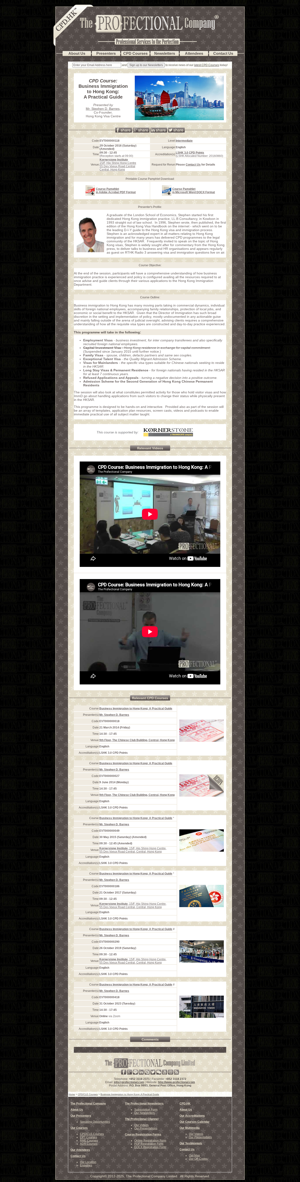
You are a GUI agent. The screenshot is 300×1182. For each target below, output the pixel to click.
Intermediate (184, 140)
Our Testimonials (191, 1143)
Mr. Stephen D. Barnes (103, 109)
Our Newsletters (144, 1113)
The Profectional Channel (141, 1119)
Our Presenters (81, 1115)
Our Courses (79, 1128)
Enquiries (86, 1165)
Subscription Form (146, 1109)
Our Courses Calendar (195, 1121)
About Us (77, 1109)
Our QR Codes (198, 1158)
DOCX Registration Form (150, 1147)
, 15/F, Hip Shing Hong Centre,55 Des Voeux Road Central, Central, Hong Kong (132, 850)
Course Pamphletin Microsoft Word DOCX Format (193, 190)
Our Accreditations (192, 1115)
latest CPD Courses (206, 65)
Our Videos (141, 1125)
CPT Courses (88, 1137)
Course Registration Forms (143, 1134)
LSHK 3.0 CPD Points (190, 152)
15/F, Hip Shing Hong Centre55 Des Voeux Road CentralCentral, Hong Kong (118, 164)
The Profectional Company (88, 1103)
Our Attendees (80, 1150)
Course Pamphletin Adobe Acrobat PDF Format (116, 190)
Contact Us (193, 164)
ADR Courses (89, 1143)
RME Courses (89, 1140)
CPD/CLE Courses (92, 1134)
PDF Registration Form (148, 1143)
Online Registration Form (150, 1140)
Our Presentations (145, 1128)
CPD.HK (185, 1103)
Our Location (88, 1162)
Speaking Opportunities (95, 1121)
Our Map (194, 1155)
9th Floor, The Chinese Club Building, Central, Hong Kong (137, 740)
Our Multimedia (190, 1128)
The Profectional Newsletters (144, 1103)
